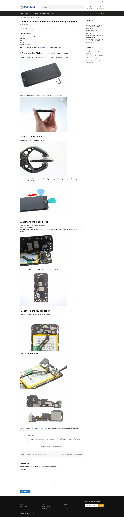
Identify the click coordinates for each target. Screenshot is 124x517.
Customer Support (99, 8)
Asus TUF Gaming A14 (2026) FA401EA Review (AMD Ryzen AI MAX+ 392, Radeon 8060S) (95, 27)
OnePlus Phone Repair (29, 17)
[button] (101, 13)
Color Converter (89, 62)
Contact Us (44, 508)
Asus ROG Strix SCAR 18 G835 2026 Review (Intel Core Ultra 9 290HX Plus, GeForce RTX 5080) (95, 41)
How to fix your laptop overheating (94, 50)
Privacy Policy (23, 506)
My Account (90, 8)
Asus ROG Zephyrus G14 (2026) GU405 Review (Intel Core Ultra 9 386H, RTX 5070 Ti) (93, 32)
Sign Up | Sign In (100, 1)
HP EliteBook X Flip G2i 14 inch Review (95, 23)
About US (22, 504)
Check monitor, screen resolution (93, 60)
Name (22, 484)
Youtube (65, 508)
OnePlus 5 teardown (34, 428)
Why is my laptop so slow (92, 57)
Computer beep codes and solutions (94, 55)
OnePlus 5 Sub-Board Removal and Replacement (70, 454)
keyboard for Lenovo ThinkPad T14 (94, 58)
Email (53, 484)
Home (21, 17)
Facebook (43, 47)
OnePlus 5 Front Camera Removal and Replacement (33, 454)
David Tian (31, 435)
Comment (23, 469)
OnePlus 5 (49, 446)
